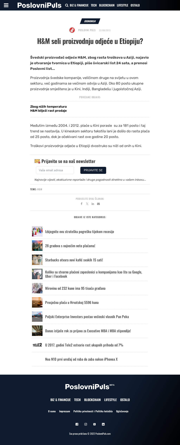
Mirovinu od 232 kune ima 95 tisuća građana (75, 288)
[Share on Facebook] (81, 204)
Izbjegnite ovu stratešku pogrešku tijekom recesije (79, 231)
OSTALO (135, 5)
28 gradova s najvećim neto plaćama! (70, 245)
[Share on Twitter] (87, 204)
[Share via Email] (98, 204)
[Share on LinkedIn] (93, 204)
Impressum (64, 411)
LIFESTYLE (122, 5)
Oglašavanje (122, 411)
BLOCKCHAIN (106, 5)
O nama (52, 411)
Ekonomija (90, 21)
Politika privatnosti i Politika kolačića (93, 411)
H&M (39, 189)
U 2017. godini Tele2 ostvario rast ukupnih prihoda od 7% (84, 344)
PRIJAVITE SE (93, 170)
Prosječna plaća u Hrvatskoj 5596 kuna (72, 302)
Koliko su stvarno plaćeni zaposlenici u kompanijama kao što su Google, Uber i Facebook (93, 274)
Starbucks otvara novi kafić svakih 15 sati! (74, 259)
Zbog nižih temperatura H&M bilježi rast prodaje (48, 109)
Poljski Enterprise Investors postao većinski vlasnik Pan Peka (87, 316)
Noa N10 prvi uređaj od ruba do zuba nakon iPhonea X (81, 359)
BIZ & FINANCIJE (79, 5)
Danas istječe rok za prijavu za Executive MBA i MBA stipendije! (88, 330)
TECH (94, 5)
